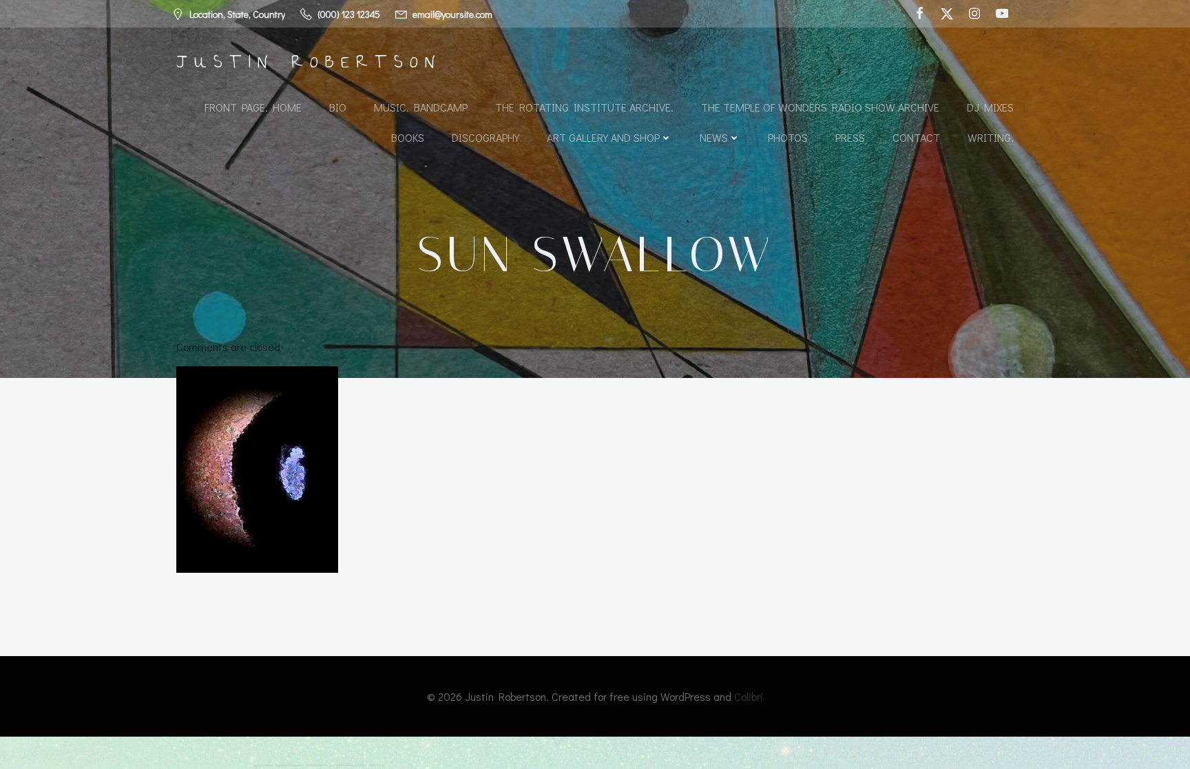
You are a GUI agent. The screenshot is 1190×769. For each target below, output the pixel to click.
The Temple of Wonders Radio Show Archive (820, 107)
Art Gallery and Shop (603, 137)
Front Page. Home (253, 107)
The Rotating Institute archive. (584, 107)
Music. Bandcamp (421, 107)
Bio (337, 107)
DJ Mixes (990, 107)
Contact (916, 137)
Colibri (748, 696)
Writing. (991, 137)
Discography (485, 137)
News (714, 137)
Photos (788, 137)
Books (407, 137)
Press (850, 137)
